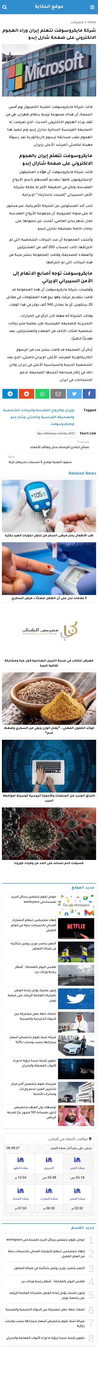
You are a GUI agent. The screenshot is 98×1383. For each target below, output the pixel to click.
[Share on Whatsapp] (42, 394)
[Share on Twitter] (74, 394)
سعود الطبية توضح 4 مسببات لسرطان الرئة (40, 460)
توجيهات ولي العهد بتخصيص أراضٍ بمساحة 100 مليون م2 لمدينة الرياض (31, 1112)
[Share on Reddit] (26, 394)
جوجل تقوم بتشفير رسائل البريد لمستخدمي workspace (45, 1240)
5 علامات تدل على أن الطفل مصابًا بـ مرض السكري (49, 598)
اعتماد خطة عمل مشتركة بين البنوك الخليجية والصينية (45, 1310)
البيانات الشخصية (18, 410)
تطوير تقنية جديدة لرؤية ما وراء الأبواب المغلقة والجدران (45, 1338)
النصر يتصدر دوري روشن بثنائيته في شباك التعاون (49, 1268)
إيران (68, 410)
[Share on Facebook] (89, 394)
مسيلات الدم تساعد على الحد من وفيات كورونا (49, 863)
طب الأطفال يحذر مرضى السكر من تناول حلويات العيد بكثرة (49, 535)
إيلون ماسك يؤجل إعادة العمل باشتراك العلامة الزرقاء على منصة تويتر (32, 996)
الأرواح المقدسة (49, 410)
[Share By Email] (58, 394)
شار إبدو (17, 417)
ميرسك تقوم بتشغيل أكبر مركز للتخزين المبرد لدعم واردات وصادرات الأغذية (33, 1089)
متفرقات (76, 22)
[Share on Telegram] (10, 394)
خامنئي (32, 417)
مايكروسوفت (61, 424)
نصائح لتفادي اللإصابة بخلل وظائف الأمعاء (59, 445)
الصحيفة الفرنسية (56, 417)
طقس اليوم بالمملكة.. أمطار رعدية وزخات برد (53, 1281)
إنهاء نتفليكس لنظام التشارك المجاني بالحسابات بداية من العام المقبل (33, 925)
